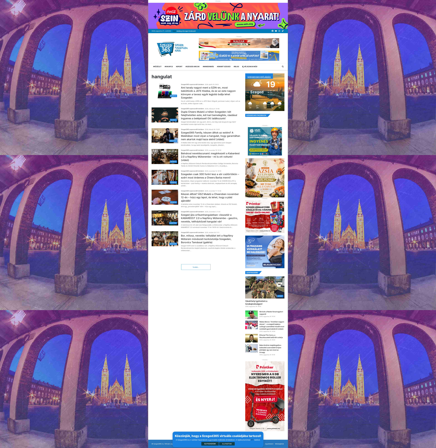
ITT (252, 440)
